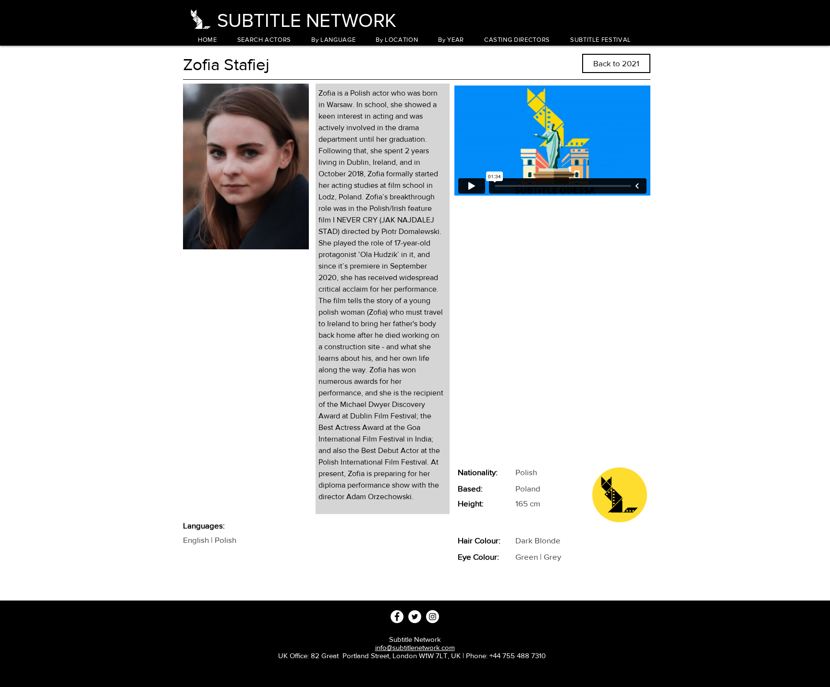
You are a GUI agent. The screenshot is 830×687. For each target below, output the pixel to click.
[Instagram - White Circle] (432, 616)
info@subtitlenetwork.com (415, 647)
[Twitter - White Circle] (414, 616)
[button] (333, 40)
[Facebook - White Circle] (397, 616)
